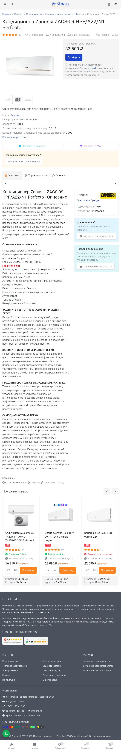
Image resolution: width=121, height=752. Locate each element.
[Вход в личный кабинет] (116, 4)
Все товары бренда (88, 200)
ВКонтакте (21, 482)
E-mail (8, 482)
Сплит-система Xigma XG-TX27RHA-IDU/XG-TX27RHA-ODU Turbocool (20, 536)
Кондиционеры (10, 661)
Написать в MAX (92, 146)
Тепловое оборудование (14, 666)
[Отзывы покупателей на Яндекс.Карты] (12, 641)
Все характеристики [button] (14, 137)
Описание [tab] (13, 175)
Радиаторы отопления (54, 675)
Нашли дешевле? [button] (80, 34)
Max (23, 711)
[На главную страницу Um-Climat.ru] (60, 4)
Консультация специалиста (24, 161)
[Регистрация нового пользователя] (109, 4)
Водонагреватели (52, 666)
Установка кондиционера (98, 236)
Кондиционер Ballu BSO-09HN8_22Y (98, 534)
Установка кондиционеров (97, 661)
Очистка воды (50, 680)
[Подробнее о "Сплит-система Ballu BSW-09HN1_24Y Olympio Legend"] (60, 515)
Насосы (6, 675)
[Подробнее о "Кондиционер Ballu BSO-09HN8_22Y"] (100, 515)
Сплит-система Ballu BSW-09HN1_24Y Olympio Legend (60, 536)
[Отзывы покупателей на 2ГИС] (36, 641)
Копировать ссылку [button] (54, 482)
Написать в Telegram (34, 146)
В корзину (28, 570)
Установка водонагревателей (98, 666)
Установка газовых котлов (97, 670)
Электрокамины (10, 670)
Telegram (35, 482)
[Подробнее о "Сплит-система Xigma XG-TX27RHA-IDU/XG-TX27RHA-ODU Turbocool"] (21, 515)
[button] (34, 746)
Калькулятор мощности (98, 266)
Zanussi (15, 115)
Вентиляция (8, 680)
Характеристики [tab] (37, 175)
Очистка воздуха (51, 670)
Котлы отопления (52, 661)
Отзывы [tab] (61, 175)
